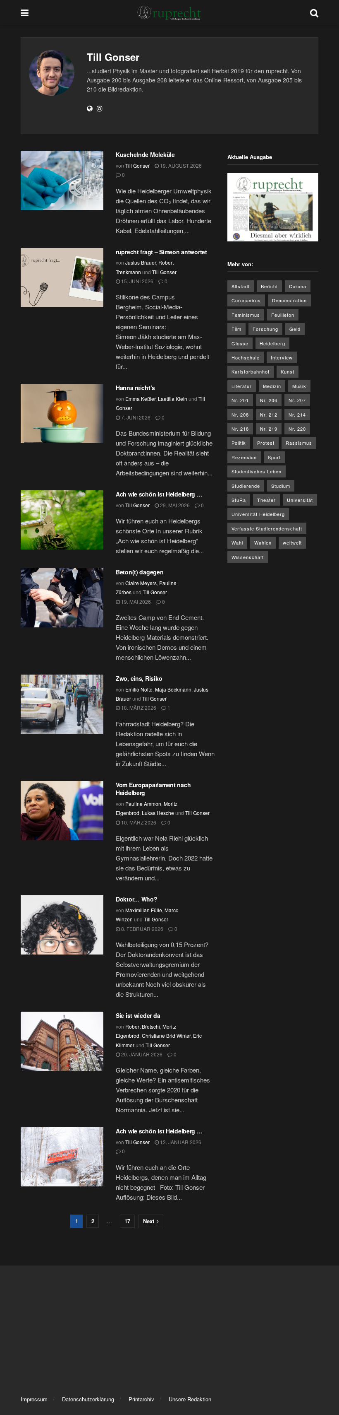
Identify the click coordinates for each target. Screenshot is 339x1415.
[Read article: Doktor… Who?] (62, 925)
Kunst (287, 371)
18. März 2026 (138, 707)
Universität (300, 500)
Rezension (244, 457)
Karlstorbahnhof (251, 371)
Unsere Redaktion (190, 1399)
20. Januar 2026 (141, 1054)
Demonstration (289, 300)
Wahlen (263, 542)
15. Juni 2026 (136, 280)
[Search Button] (314, 12)
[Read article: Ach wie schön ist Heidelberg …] (62, 520)
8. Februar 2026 (141, 928)
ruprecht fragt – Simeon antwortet (161, 252)
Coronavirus (246, 300)
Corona (297, 286)
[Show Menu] (25, 12)
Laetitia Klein (172, 398)
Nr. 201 (240, 400)
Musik (299, 386)
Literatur (242, 386)
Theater (266, 500)
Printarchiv (141, 1399)
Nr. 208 (240, 414)
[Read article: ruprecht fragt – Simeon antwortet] (62, 277)
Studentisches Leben (257, 471)
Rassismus (299, 442)
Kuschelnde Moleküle (145, 154)
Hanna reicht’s (135, 387)
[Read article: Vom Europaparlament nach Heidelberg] (62, 810)
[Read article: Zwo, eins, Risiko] (62, 704)
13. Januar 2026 (180, 1141)
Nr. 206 (268, 400)
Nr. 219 (268, 428)
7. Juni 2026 (135, 417)
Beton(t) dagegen (140, 572)
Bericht (269, 286)
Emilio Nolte (139, 689)
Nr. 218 (240, 428)
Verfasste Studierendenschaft (267, 528)
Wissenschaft (248, 557)
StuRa (239, 500)
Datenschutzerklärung (88, 1399)
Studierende (246, 485)
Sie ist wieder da (138, 1015)
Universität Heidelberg (258, 514)
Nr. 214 (297, 414)
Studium (280, 485)
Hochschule (246, 357)
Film (236, 328)
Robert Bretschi (142, 1026)
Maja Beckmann (173, 689)
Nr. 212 (268, 414)
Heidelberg (272, 343)
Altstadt (241, 286)
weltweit (292, 542)
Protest (266, 442)
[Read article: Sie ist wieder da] (62, 1041)
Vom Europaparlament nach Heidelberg (153, 789)
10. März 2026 (138, 822)
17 (127, 1221)
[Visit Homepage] (169, 12)
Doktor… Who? (137, 899)
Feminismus (246, 314)
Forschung (265, 328)
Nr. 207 (297, 400)
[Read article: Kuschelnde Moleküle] (62, 180)
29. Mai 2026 (174, 505)
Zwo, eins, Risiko (139, 678)
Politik (239, 442)
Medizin (272, 386)
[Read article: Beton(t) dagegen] (62, 597)
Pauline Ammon (143, 803)
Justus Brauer (140, 262)
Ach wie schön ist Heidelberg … (159, 494)
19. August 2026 (180, 165)
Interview (282, 357)
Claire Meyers (141, 582)
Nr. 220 (297, 428)
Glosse (240, 343)
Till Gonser (137, 165)
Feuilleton (282, 314)
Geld (295, 328)
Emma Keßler (140, 398)
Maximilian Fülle (143, 910)
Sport (274, 457)
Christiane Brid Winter (166, 1035)
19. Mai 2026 (135, 601)
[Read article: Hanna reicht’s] (62, 413)
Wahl (237, 542)
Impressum (34, 1399)
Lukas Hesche (158, 812)
